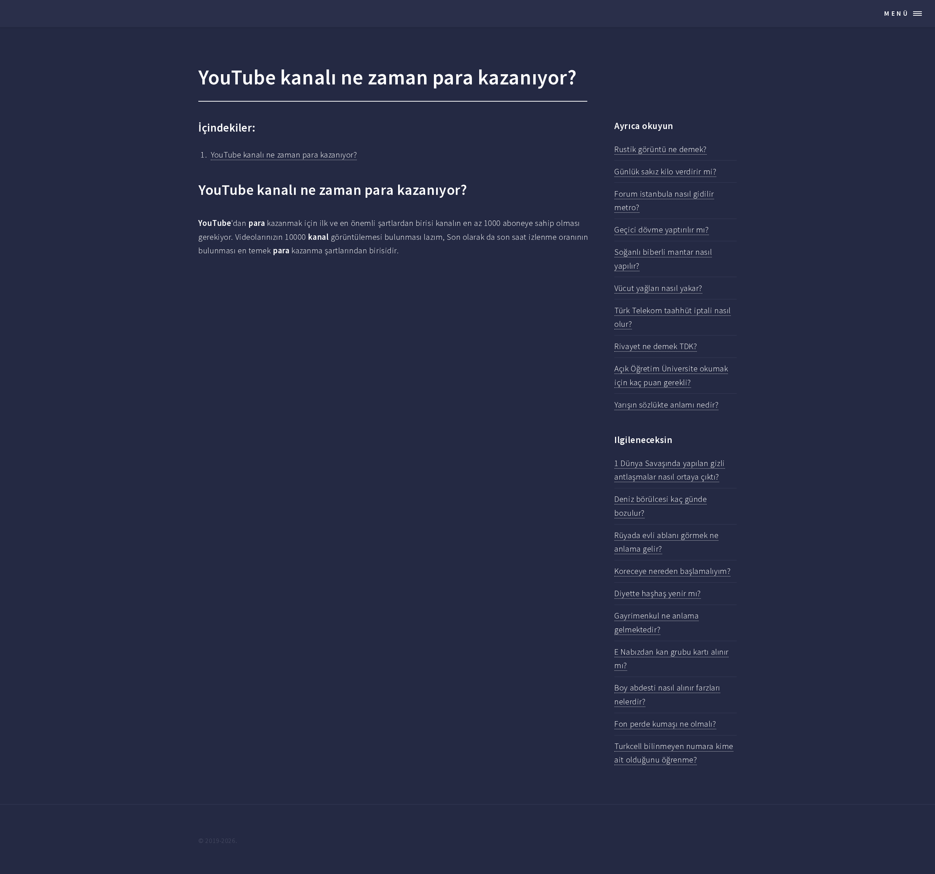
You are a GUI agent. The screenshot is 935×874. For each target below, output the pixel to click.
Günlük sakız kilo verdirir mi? (665, 171)
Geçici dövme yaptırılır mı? (661, 229)
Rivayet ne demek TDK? (655, 346)
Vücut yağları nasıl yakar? (658, 288)
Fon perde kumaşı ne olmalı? (665, 724)
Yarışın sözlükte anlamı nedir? (666, 405)
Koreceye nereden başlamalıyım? (672, 571)
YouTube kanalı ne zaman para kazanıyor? (284, 155)
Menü (896, 13)
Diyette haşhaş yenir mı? (657, 593)
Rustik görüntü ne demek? (660, 149)
